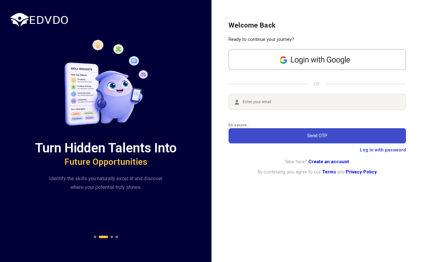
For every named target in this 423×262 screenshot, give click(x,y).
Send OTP (317, 135)
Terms (329, 172)
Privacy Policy (361, 172)
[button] (95, 237)
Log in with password (383, 150)
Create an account (328, 161)
